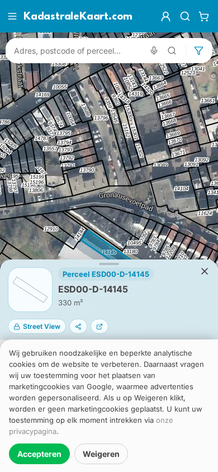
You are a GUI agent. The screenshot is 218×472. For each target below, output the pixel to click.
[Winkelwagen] (204, 16)
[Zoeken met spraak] (154, 50)
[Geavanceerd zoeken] (172, 50)
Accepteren (39, 454)
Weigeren (101, 454)
